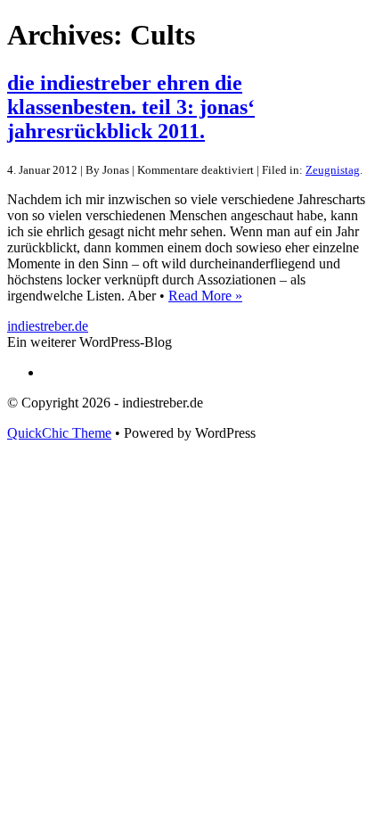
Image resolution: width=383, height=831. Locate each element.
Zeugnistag (333, 170)
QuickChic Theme (59, 432)
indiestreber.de (47, 325)
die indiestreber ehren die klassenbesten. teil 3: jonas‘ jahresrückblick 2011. (131, 107)
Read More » (205, 295)
